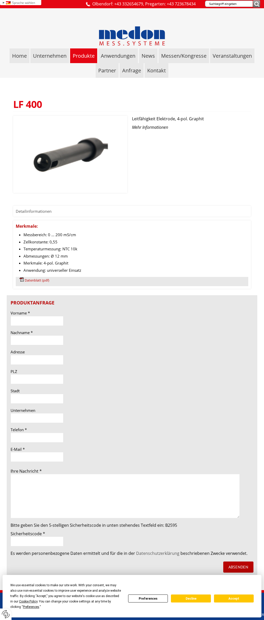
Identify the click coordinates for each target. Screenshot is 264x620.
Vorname (20, 313)
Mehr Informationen (150, 127)
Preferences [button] (31, 607)
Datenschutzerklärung (157, 553)
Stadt (15, 390)
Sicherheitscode (28, 534)
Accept (233, 598)
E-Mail (18, 449)
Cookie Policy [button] (28, 601)
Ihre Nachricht (26, 471)
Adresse (18, 351)
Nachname (22, 332)
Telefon (19, 429)
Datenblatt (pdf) (37, 280)
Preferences (148, 598)
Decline (191, 598)
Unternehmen (23, 410)
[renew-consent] (6, 614)
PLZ (14, 371)
